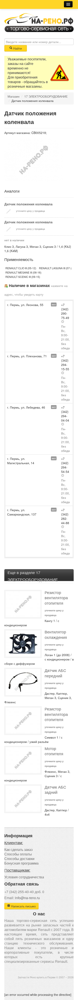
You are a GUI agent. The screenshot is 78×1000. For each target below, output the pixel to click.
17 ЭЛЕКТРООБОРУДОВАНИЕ (46, 96)
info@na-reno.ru (27, 897)
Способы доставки (19, 858)
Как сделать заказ (18, 849)
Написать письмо (23, 906)
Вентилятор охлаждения (56, 634)
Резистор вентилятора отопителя (56, 598)
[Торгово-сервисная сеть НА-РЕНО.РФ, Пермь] (39, 22)
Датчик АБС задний (55, 789)
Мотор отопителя (54, 751)
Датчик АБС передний (55, 673)
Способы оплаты (18, 854)
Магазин (14, 96)
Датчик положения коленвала (28, 204)
